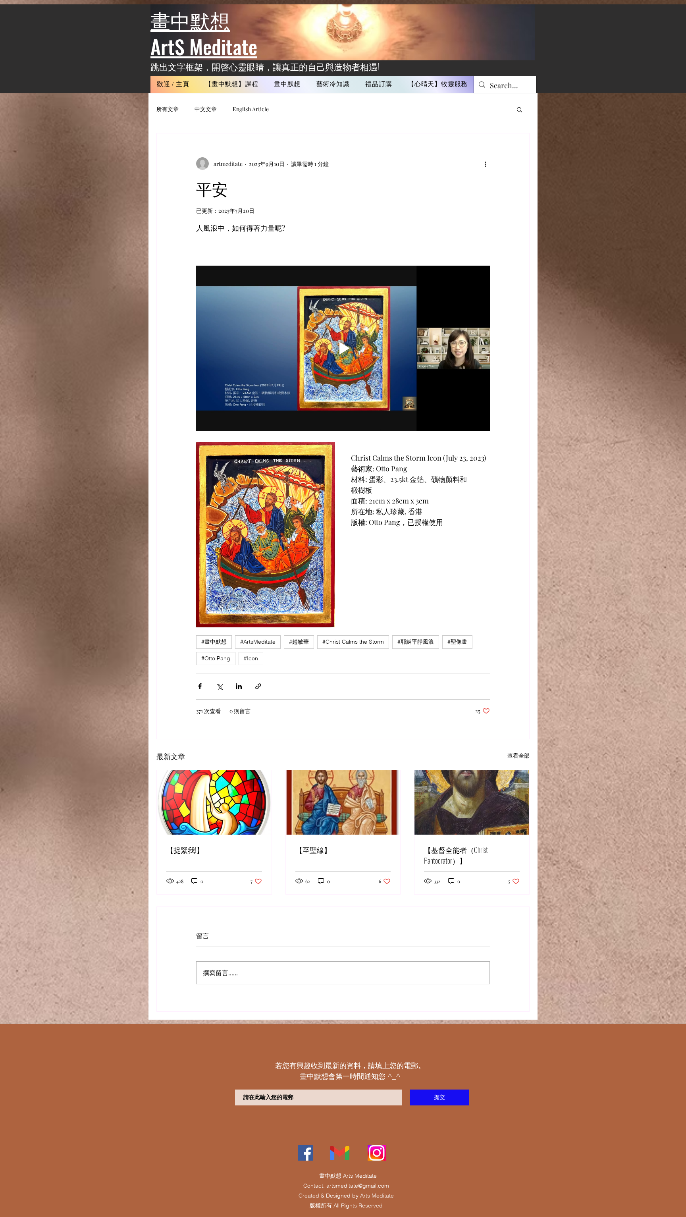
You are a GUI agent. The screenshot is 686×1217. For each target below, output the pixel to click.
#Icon (251, 658)
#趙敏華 (299, 641)
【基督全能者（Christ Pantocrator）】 (456, 855)
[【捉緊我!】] (214, 802)
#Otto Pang (215, 658)
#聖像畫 (457, 641)
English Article (251, 109)
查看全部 (518, 755)
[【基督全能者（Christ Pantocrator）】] (471, 802)
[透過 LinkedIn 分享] (239, 686)
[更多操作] (485, 163)
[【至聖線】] (343, 802)
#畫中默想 (214, 641)
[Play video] (343, 348)
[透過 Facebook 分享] (200, 686)
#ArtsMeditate (258, 641)
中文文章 (206, 109)
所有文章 (167, 109)
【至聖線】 (313, 850)
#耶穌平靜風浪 (415, 641)
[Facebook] (305, 1153)
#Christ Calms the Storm (353, 641)
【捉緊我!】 (185, 850)
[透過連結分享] (258, 686)
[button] (231, 84)
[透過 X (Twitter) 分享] (219, 686)
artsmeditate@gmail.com (357, 1185)
